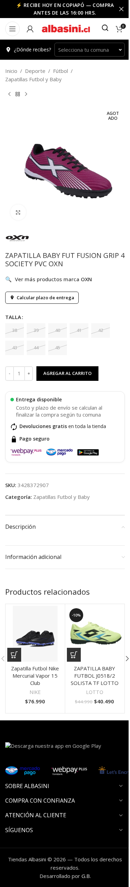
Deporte (35, 70)
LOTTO (94, 692)
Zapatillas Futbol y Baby (33, 79)
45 (57, 347)
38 (14, 330)
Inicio (11, 70)
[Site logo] (66, 28)
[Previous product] (9, 94)
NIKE (35, 692)
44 (36, 347)
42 (100, 330)
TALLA (13, 316)
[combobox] (89, 50)
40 (57, 330)
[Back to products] (18, 94)
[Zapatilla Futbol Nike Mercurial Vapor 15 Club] (35, 634)
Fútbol (60, 70)
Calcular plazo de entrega (45, 297)
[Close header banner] (121, 9)
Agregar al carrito (67, 373)
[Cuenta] (30, 29)
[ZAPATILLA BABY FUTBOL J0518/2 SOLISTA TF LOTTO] (95, 634)
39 (36, 330)
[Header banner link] (65, 9)
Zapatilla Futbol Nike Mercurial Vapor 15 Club (35, 675)
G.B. (86, 875)
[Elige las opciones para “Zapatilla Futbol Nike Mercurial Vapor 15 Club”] (14, 655)
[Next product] (26, 94)
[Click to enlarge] (18, 212)
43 (14, 347)
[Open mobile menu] (12, 29)
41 (79, 330)
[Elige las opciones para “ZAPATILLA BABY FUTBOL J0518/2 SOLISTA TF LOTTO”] (74, 655)
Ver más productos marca (48, 279)
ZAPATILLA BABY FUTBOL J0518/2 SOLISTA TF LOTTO (95, 675)
